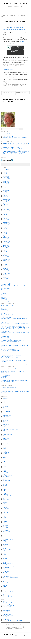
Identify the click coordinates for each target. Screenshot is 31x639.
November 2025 (6, 180)
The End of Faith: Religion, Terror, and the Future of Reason (14, 328)
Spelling (5, 568)
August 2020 (6, 200)
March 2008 (5, 269)
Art (3, 408)
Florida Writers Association (9, 465)
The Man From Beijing (6, 283)
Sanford (4, 559)
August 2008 (6, 263)
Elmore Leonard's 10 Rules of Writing (9, 359)
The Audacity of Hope (6, 317)
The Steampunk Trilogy (6, 310)
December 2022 (6, 199)
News (4, 532)
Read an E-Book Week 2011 (9, 557)
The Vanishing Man (5, 284)
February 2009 (6, 255)
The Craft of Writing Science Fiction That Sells (11, 355)
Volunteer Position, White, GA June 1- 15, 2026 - (14, 143)
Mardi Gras (5, 512)
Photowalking (6, 545)
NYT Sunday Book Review (9, 539)
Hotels (4, 488)
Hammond (5, 481)
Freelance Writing (7, 469)
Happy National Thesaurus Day (18, 152)
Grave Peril (3, 307)
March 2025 (5, 189)
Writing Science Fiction (6, 362)
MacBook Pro (6, 508)
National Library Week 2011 (9, 529)
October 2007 (6, 275)
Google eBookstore (7, 475)
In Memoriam (6, 490)
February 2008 (6, 270)
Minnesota (5, 520)
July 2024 (5, 191)
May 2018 (5, 205)
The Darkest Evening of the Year (8, 287)
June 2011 (5, 233)
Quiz (4, 553)
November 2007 (6, 274)
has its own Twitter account (21, 43)
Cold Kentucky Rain (23, 15)
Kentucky (20, 84)
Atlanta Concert (6, 411)
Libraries (5, 504)
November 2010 (6, 241)
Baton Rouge (6, 416)
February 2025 (6, 190)
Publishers (5, 550)
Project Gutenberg (7, 549)
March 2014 (5, 228)
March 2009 (5, 254)
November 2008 (6, 259)
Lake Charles (6, 499)
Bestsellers (5, 417)
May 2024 (5, 192)
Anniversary (5, 406)
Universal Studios (7, 584)
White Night (4, 293)
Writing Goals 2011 (7, 596)
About (4, 402)
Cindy (4, 435)
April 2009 (5, 252)
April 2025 (5, 187)
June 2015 (5, 214)
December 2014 (6, 222)
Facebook (5, 457)
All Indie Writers (7, 610)
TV (3, 580)
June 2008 (5, 265)
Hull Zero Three (4, 312)
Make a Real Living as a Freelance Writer (10, 357)
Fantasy (4, 460)
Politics (4, 548)
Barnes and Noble (7, 415)
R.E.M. (4, 555)
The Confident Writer (5, 335)
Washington (5, 586)
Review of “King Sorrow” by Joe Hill (11, 147)
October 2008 (6, 260)
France (4, 466)
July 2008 (5, 264)
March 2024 (5, 195)
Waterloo (5, 587)
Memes (4, 517)
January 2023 (6, 198)
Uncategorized (6, 582)
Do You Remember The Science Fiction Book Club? (15, 137)
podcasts (5, 547)
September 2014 (6, 224)
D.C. (4, 440)
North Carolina (6, 536)
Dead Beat (3, 295)
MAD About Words (7, 606)
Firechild (3, 313)
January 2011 (6, 238)
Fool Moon (3, 308)
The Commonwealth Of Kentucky (8, 93)
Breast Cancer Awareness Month (10, 429)
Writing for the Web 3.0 (6, 375)
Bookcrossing (6, 425)
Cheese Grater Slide (7, 434)
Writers (4, 593)
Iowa (4, 492)
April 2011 (5, 235)
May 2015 (5, 215)
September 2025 (6, 182)
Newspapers (5, 534)
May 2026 (5, 173)
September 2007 (6, 277)
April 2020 (5, 203)
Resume (17, 11)
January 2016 (6, 209)
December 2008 (6, 258)
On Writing (3, 379)
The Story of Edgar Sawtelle (7, 301)
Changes (3, 289)
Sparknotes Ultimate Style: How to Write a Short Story (13, 330)
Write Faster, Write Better (6, 337)
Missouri (5, 521)
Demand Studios (6, 442)
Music (4, 524)
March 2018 (5, 208)
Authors (4, 412)
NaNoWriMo (5, 525)
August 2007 (6, 278)
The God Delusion (5, 331)
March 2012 (5, 232)
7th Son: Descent (5, 336)
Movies (4, 522)
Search (4, 562)
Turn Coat (3, 290)
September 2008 (6, 261)
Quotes (4, 554)
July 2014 (5, 227)
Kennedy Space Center (8, 495)
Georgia (4, 471)
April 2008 (5, 268)
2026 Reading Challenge (14, 150)
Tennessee (5, 575)
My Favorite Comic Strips (9, 135)
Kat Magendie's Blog (8, 613)
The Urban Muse (6, 609)
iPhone (4, 493)
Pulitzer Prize (6, 552)
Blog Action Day (7, 423)
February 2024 (6, 196)
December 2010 (6, 240)
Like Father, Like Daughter (9, 136)
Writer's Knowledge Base (8, 591)
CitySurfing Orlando (7, 602)
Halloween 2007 (6, 480)
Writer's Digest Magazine (9, 605)
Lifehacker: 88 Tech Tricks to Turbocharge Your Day (12, 382)
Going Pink (5, 472)
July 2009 (5, 249)
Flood (4, 463)
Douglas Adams (6, 446)
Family (4, 458)
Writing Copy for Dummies (7, 370)
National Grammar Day (8, 527)
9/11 (4, 401)
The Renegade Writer (8, 615)
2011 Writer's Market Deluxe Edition (11, 400)
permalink (19, 85)
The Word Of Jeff (15, 3)
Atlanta (4, 410)
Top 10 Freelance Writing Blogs (10, 577)
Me (3, 515)
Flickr (4, 462)
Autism (4, 414)
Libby (4, 503)
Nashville (5, 526)
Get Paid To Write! (5, 390)
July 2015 (5, 213)
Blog (4, 421)
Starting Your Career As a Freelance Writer (10, 388)
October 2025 (6, 181)
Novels (4, 538)
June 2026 (5, 172)
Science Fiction (6, 561)
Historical (5, 484)
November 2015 (6, 210)
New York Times (6, 531)
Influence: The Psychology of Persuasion (10, 341)
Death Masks (4, 298)
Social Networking (7, 564)
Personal (5, 543)
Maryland (5, 513)
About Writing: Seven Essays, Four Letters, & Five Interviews (14, 342)
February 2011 (6, 237)
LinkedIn (5, 506)
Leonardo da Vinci (7, 500)
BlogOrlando (6, 424)
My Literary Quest (7, 614)
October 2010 (6, 242)
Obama (4, 540)
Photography (6, 544)
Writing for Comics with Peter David (9, 314)
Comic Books (6, 437)
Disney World (6, 444)
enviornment (6, 453)
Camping (5, 431)
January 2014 (6, 231)
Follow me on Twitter (8, 69)
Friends (4, 470)
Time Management (7, 576)
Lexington (5, 502)
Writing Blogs (6, 595)
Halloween (5, 479)
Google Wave (6, 476)
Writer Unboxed (6, 616)
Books (4, 426)
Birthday (5, 419)
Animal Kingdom (7, 405)
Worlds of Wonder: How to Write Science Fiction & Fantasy (14, 364)
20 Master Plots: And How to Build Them (10, 350)
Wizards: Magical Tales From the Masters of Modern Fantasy (14, 285)
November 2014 (6, 223)
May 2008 (5, 267)
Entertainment (6, 452)
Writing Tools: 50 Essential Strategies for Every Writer (13, 373)
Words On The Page (7, 611)
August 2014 (6, 226)
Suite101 (5, 572)
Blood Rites (3, 297)
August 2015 (6, 212)
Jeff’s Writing (10, 11)
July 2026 (5, 171)
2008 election (6, 398)
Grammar (5, 477)
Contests (5, 439)
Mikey (4, 518)
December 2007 (6, 273)
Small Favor (4, 292)
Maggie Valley (6, 511)
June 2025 (5, 185)
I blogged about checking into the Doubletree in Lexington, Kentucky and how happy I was (15, 29)
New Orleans (6, 530)
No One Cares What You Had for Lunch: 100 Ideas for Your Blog (15, 332)
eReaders (5, 456)
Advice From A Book (8, 138)
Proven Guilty (4, 294)
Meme (4, 516)
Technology (5, 573)
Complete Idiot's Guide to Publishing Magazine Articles (13, 315)
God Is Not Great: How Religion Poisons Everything (12, 326)
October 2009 (6, 245)
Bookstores (5, 428)
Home (3, 11)
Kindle (4, 498)
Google (4, 474)
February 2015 (6, 219)
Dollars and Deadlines (8, 618)
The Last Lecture (5, 377)
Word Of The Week (7, 589)
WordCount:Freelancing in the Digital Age (13, 620)
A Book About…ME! (13, 155)
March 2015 (5, 218)
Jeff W (6, 23)
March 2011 (5, 236)
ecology (4, 451)
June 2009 (5, 250)
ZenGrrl (4, 601)
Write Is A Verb (4, 376)
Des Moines (5, 443)
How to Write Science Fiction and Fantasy (10, 368)
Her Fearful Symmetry (6, 338)
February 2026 (6, 176)
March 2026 (5, 174)
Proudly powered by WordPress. (22, 635)
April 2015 (5, 217)
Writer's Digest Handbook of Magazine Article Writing (13, 340)
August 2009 (6, 247)
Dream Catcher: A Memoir (7, 347)
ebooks (4, 449)
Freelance (5, 467)
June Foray (5, 494)
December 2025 (6, 178)
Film (4, 461)
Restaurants (5, 558)
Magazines (5, 509)
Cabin (4, 430)
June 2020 (5, 201)
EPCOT (4, 454)
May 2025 (5, 186)
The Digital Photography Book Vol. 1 (9, 387)
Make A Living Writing (8, 607)
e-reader (4, 448)
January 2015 (6, 221)
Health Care (5, 483)
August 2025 (6, 183)
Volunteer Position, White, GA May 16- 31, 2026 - (15, 146)
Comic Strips (6, 438)
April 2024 (5, 194)
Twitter (5, 85)
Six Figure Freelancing (6, 356)
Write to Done (6, 619)
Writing (4, 594)
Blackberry (5, 420)
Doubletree (22, 41)
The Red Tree (4, 344)
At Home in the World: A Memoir (8, 349)
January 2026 (6, 177)
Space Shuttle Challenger (9, 566)
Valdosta (5, 585)
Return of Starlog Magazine (9, 133)
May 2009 (5, 251)
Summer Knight (4, 299)
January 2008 (6, 272)
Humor (4, 489)
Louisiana (5, 507)
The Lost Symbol (5, 333)
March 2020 (5, 204)
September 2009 (6, 246)
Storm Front (4, 309)
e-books (4, 447)
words (4, 590)
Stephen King (6, 571)
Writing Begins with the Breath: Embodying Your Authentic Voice (15, 327)
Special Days (6, 567)
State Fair (5, 570)
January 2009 (6, 256)
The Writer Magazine (8, 604)
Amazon (4, 403)
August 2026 (6, 169)
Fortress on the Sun (5, 288)
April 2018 (5, 206)
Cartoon (4, 433)
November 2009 (6, 244)
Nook (4, 535)
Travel (25, 84)
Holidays (5, 485)
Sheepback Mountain (8, 563)
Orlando (4, 541)
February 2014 (6, 229)
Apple (4, 407)
